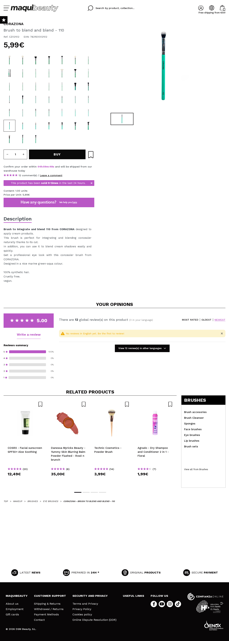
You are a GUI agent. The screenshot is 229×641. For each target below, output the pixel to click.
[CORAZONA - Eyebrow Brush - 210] (62, 86)
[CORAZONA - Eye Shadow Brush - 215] (9, 86)
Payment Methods (46, 614)
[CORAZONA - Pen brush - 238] (36, 99)
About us (12, 603)
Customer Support (50, 595)
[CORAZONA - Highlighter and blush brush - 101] (23, 99)
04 (39, 166)
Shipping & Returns (47, 603)
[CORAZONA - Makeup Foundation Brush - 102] (75, 86)
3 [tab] (94, 492)
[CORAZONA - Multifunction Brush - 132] (88, 126)
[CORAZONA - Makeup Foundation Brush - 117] (75, 73)
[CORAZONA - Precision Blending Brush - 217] (62, 112)
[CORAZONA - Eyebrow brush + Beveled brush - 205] (9, 99)
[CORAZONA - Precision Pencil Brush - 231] (75, 99)
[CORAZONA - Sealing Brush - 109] (9, 139)
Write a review (29, 334)
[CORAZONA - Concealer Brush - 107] (23, 73)
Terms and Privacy (85, 603)
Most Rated (190, 319)
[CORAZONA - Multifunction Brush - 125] (75, 126)
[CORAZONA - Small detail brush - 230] (23, 112)
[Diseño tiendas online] (213, 625)
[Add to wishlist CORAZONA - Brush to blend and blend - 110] (90, 155)
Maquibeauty (17, 595)
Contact (39, 619)
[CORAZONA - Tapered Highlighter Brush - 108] (36, 126)
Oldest (206, 319)
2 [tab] (86, 492)
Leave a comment (51, 175)
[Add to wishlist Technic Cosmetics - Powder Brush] (111, 404)
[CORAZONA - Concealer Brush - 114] (23, 139)
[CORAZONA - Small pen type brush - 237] (88, 112)
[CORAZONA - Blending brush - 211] (23, 126)
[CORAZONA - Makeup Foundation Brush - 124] (49, 60)
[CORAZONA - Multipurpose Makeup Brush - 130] (62, 60)
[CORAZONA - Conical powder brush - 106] (49, 126)
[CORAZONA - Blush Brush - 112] (9, 60)
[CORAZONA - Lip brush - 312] (9, 73)
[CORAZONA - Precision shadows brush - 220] (23, 86)
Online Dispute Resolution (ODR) (94, 619)
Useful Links (133, 595)
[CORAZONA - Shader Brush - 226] (36, 73)
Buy (25, 480)
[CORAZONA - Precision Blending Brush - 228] (62, 99)
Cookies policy (82, 614)
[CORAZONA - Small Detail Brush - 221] (75, 112)
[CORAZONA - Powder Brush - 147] (36, 60)
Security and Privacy (90, 595)
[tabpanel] (162, 66)
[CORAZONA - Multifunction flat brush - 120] (62, 126)
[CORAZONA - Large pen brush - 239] (49, 99)
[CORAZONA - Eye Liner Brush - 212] (88, 73)
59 (44, 166)
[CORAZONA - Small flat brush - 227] (88, 99)
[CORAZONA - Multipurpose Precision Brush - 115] (36, 139)
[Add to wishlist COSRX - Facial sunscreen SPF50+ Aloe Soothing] (25, 404)
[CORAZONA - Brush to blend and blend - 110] (9, 126)
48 (51, 166)
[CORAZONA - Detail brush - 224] (49, 112)
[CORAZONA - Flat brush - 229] (9, 112)
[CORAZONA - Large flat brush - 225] (36, 112)
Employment (14, 609)
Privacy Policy (81, 609)
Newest (220, 319)
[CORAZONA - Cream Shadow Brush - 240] (49, 73)
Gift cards (12, 614)
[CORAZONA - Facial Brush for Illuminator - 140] (62, 73)
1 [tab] (77, 492)
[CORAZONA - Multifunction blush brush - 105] (88, 86)
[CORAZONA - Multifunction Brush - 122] (23, 60)
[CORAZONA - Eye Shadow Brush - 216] (49, 86)
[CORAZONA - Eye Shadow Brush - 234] (88, 60)
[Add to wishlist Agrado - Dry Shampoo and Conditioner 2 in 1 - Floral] (155, 404)
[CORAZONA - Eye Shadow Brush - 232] (36, 86)
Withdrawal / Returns (49, 609)
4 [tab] (102, 492)
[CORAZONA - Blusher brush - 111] (75, 60)
